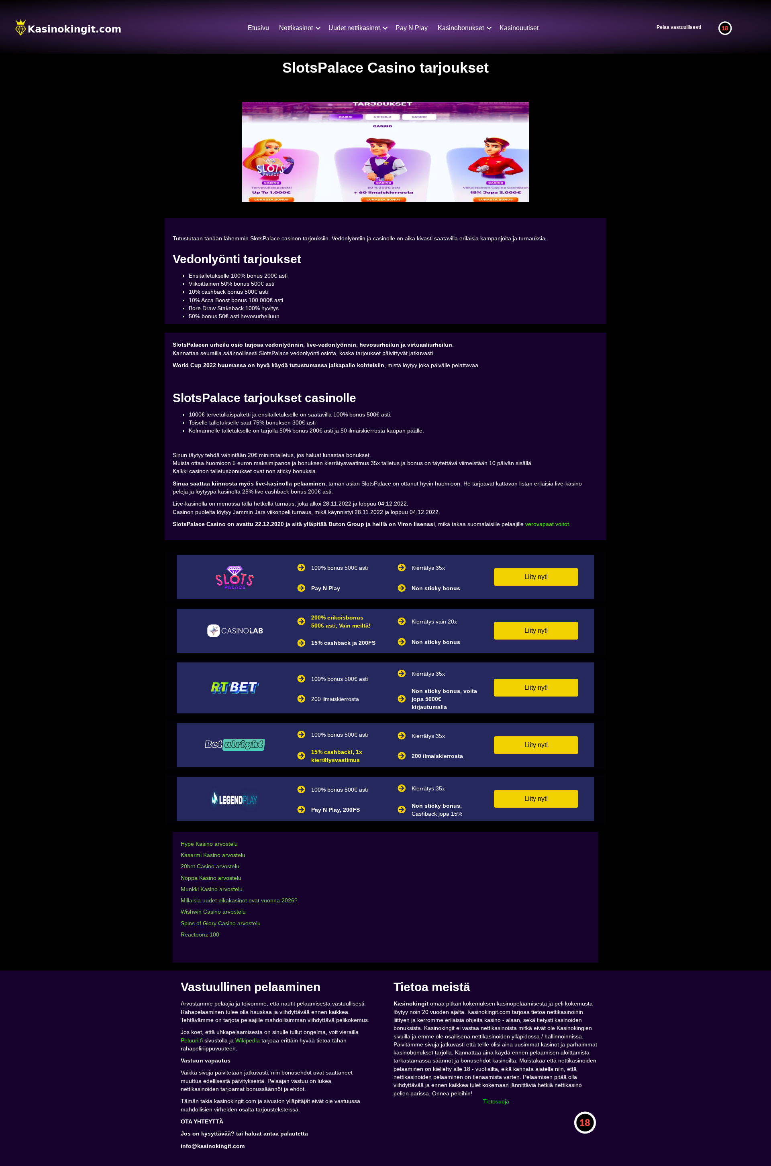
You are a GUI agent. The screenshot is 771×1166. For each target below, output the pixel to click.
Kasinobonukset (461, 27)
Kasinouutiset (519, 27)
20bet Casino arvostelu (210, 866)
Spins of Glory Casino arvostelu (221, 923)
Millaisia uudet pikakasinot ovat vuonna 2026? (239, 900)
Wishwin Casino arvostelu (213, 911)
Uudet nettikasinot (354, 27)
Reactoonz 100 (200, 934)
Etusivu (258, 27)
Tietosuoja (496, 1101)
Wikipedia (247, 1040)
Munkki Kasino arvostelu (212, 889)
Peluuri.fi (192, 1040)
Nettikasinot (296, 27)
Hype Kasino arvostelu (209, 844)
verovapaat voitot (547, 524)
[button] (536, 577)
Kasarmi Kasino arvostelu (213, 855)
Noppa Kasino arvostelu (211, 878)
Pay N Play (412, 27)
